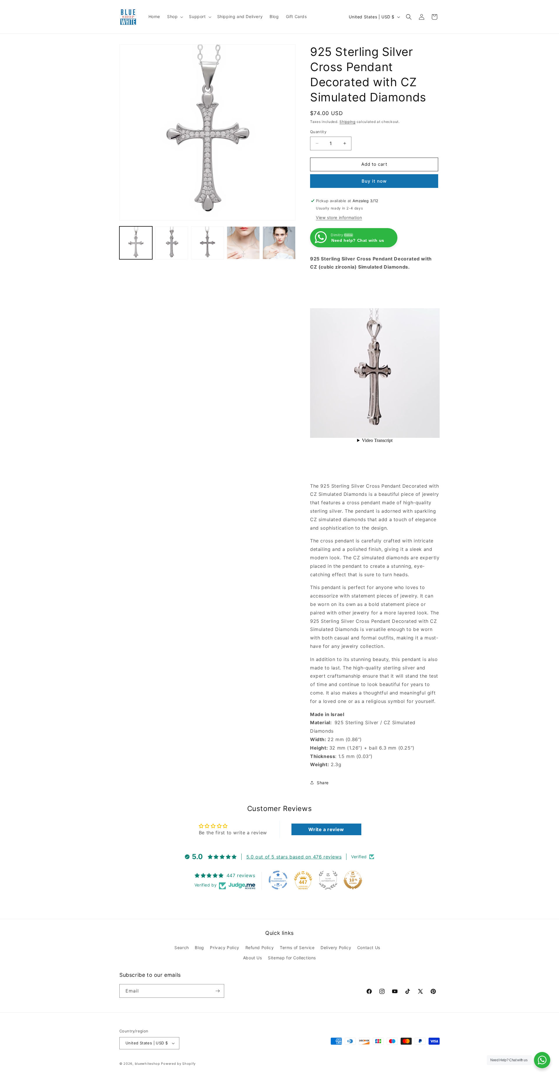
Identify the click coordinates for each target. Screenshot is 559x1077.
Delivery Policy (336, 947)
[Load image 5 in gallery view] (279, 242)
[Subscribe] (217, 991)
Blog (199, 947)
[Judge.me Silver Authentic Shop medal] (328, 880)
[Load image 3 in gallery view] (207, 242)
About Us (252, 957)
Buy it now (374, 181)
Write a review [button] (326, 829)
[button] (174, 16)
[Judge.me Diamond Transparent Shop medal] (278, 880)
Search (181, 947)
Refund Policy (259, 947)
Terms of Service (297, 947)
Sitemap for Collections (292, 957)
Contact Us (368, 947)
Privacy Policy (224, 947)
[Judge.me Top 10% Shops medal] (353, 880)
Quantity (318, 131)
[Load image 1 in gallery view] (135, 242)
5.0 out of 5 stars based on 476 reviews (294, 857)
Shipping (347, 121)
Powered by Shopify (178, 1064)
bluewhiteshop (147, 1064)
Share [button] (323, 782)
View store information (339, 217)
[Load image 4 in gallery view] (243, 242)
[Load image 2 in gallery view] (171, 242)
